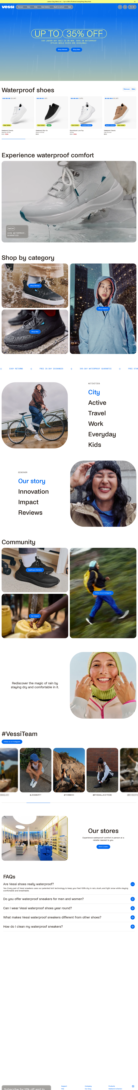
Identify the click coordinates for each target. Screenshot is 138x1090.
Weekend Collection (115, 1089)
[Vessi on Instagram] (134, 1086)
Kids (35, 7)
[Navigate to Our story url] (47, 481)
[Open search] (125, 7)
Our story (88, 1089)
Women (20, 7)
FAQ (62, 1089)
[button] (69, 884)
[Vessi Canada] (8, 7)
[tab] (94, 392)
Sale (69, 7)
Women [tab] (126, 89)
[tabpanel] (69, 110)
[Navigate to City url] (101, 392)
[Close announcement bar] (134, 1)
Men (28, 7)
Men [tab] (133, 89)
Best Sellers (45, 7)
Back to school (59, 7)
